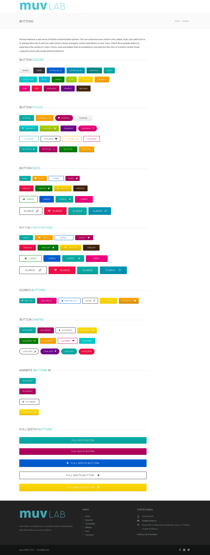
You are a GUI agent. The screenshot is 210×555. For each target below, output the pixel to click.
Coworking (141, 7)
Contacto (183, 7)
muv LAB (23, 550)
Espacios (124, 7)
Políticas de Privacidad (147, 534)
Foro (169, 7)
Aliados (157, 7)
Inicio (111, 7)
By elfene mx (43, 550)
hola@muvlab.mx (149, 520)
